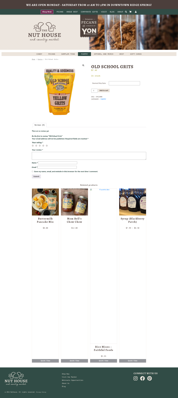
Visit (104, 12)
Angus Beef (72, 12)
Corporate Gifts (89, 12)
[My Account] (135, 12)
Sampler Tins (68, 54)
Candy (39, 54)
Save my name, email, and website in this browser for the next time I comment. (66, 171)
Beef (121, 54)
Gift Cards (136, 54)
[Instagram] (136, 380)
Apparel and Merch (103, 54)
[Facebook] (143, 380)
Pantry (84, 54)
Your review (37, 150)
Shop (33, 59)
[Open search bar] (126, 12)
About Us (65, 383)
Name (35, 163)
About (120, 12)
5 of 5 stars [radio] (47, 145)
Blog (112, 12)
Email (34, 167)
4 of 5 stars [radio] (43, 145)
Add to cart (104, 90)
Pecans (60, 12)
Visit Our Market (69, 377)
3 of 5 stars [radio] (40, 145)
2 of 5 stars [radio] (36, 145)
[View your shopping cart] (130, 12)
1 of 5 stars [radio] (33, 145)
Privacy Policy (41, 392)
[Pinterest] (149, 380)
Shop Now (47, 11)
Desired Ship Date (99, 83)
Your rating (37, 142)
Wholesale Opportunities (72, 380)
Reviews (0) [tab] (40, 125)
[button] (83, 65)
